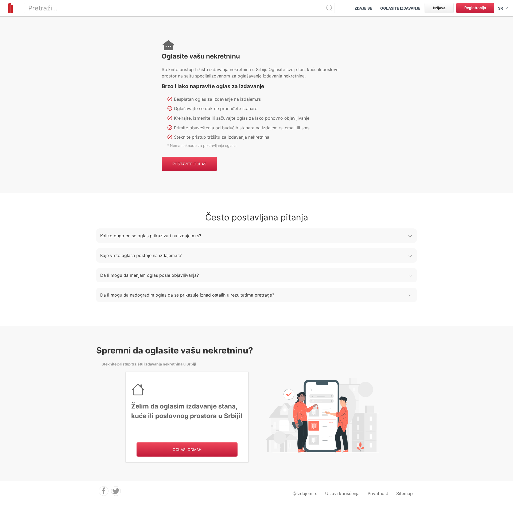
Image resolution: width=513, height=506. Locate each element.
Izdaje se (362, 8)
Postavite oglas (189, 164)
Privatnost (378, 493)
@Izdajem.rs (305, 493)
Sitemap (404, 493)
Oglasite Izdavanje (400, 8)
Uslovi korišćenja (342, 493)
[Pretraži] (329, 8)
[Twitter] (116, 491)
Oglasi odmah (187, 449)
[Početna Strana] (10, 8)
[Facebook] (103, 491)
